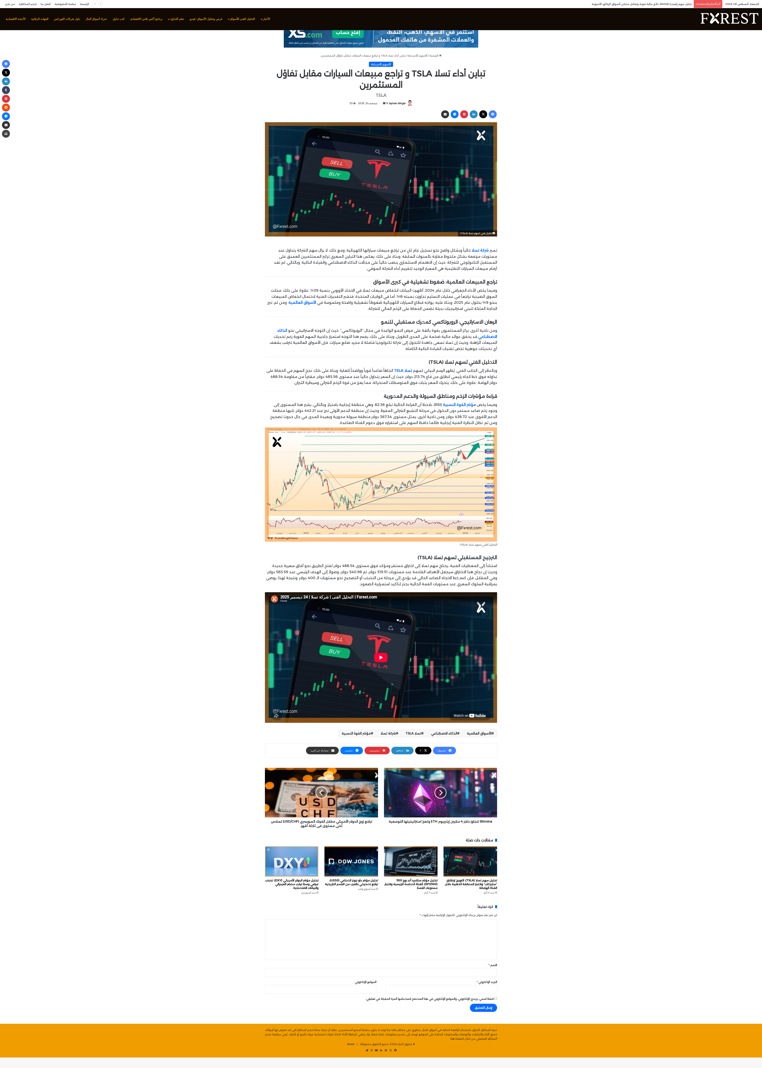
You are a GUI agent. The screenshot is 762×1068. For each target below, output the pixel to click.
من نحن (10, 4)
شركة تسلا (388, 733)
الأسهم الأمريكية (417, 55)
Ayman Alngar (397, 103)
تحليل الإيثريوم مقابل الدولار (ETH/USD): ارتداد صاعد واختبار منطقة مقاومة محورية (643, 4)
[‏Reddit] (6, 108)
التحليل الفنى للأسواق (242, 18)
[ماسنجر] (455, 114)
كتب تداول (119, 18)
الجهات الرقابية (39, 18)
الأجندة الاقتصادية (16, 18)
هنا (453, 1038)
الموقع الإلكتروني (365, 981)
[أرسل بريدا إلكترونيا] (384, 103)
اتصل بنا (46, 4)
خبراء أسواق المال (96, 18)
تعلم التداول (177, 18)
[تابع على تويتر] (386, 103)
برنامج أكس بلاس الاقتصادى (146, 18)
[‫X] (483, 114)
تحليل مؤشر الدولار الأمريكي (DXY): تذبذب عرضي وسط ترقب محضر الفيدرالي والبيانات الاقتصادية (291, 884)
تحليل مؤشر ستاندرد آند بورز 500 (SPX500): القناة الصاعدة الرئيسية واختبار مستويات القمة (411, 884)
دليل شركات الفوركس (67, 18)
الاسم (493, 965)
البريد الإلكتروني (487, 981)
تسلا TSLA (413, 733)
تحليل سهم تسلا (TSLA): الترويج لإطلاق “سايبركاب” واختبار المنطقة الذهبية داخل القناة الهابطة (471, 884)
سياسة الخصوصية (65, 4)
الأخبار (266, 18)
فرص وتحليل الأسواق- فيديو (206, 18)
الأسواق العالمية (479, 733)
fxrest (350, 1044)
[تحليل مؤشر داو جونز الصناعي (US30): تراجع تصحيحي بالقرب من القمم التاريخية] (351, 861)
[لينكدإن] (474, 114)
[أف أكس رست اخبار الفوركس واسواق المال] (729, 19)
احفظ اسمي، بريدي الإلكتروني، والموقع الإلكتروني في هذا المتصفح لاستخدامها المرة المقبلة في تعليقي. (430, 998)
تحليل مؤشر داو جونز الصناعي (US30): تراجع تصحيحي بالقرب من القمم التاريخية (351, 882)
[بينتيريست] (464, 114)
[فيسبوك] (493, 114)
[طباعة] (6, 134)
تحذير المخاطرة (28, 4)
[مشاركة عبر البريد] (445, 114)
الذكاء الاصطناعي (444, 733)
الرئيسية (84, 4)
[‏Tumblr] (6, 90)
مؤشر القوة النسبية (356, 733)
